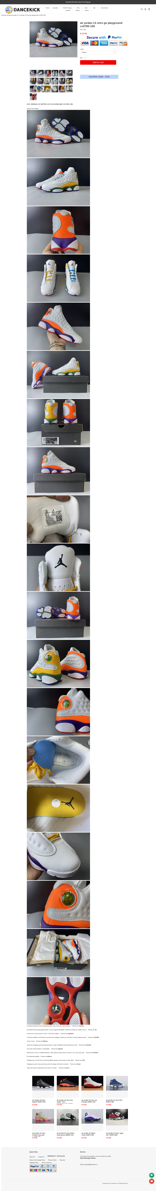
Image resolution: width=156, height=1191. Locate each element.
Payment (62, 1160)
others (87, 10)
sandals (67, 10)
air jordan (55, 8)
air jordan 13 (15, 15)
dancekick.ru (114, 1183)
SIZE (82, 49)
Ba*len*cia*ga (67, 8)
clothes (77, 10)
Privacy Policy (52, 1160)
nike (94, 8)
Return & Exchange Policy (37, 1160)
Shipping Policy (34, 1162)
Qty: (81, 57)
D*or (78, 8)
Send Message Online (88, 1158)
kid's (86, 8)
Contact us (41, 1157)
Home (3, 15)
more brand (104, 8)
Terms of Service (47, 1162)
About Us (32, 1157)
